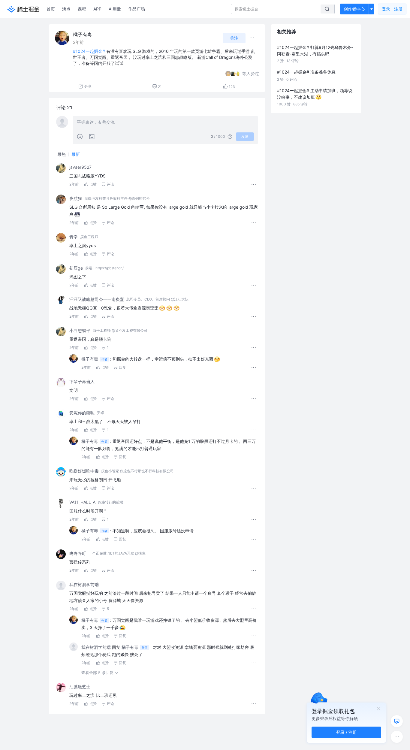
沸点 (66, 8)
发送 (245, 136)
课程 (82, 8)
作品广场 (136, 8)
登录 (392, 8)
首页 (51, 8)
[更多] (397, 737)
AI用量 (115, 8)
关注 (234, 38)
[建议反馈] (397, 721)
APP (97, 8)
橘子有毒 (82, 35)
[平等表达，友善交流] (165, 122)
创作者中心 (354, 8)
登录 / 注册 (346, 732)
